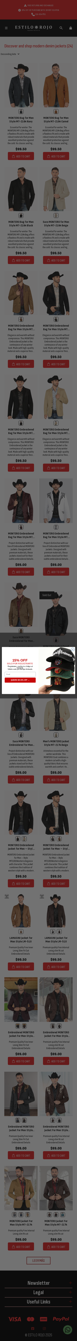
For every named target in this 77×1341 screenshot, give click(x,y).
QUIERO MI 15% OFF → (20, 680)
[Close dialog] (72, 649)
